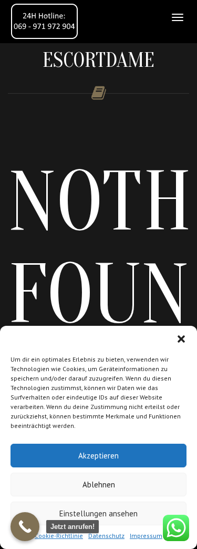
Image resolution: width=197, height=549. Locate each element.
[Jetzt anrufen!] (25, 526)
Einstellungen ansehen (98, 513)
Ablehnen (98, 485)
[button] (181, 339)
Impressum (146, 536)
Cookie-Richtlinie (59, 536)
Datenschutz (106, 536)
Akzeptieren (98, 456)
